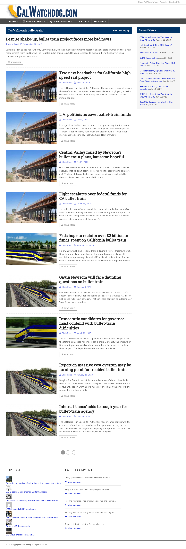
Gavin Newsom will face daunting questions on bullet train (90, 279)
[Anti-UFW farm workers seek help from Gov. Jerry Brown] (9, 512)
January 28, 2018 (85, 375)
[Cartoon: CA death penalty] (9, 520)
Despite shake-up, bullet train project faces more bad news (58, 39)
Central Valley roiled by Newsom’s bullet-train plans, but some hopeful (91, 154)
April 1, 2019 (82, 162)
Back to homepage (121, 30)
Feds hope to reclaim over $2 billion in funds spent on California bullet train (93, 237)
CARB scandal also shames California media (26, 492)
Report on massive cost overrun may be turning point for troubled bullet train (95, 367)
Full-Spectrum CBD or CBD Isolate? (156, 45)
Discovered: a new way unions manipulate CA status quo (32, 500)
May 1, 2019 (82, 119)
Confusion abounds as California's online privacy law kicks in (33, 483)
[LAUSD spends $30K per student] (9, 503)
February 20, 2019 (85, 245)
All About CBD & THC (149, 53)
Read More (16, 62)
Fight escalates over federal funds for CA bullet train (93, 196)
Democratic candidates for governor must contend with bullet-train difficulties (91, 323)
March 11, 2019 (84, 203)
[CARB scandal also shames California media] (9, 486)
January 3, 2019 (84, 287)
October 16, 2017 (85, 416)
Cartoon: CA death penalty (18, 526)
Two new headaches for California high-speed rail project (95, 75)
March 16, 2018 (84, 333)
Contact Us (174, 2)
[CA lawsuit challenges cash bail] (9, 529)
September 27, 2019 (32, 44)
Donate (163, 2)
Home (15, 21)
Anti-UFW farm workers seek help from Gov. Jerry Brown (32, 517)
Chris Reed (13, 44)
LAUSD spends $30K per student (21, 509)
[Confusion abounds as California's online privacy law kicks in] (9, 477)
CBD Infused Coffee (149, 58)
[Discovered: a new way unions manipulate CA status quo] (9, 494)
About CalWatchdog (148, 2)
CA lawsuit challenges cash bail (20, 535)
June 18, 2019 (83, 82)
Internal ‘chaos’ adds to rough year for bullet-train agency (93, 408)
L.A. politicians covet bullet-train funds (95, 114)
